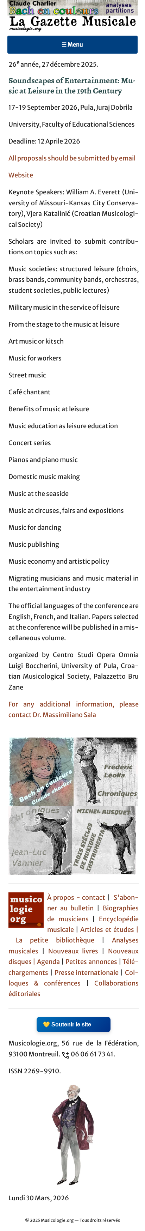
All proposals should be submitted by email (71, 158)
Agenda (49, 962)
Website (20, 175)
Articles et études (107, 930)
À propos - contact (76, 898)
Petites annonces (92, 962)
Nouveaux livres (75, 951)
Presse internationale (87, 973)
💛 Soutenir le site (67, 1024)
